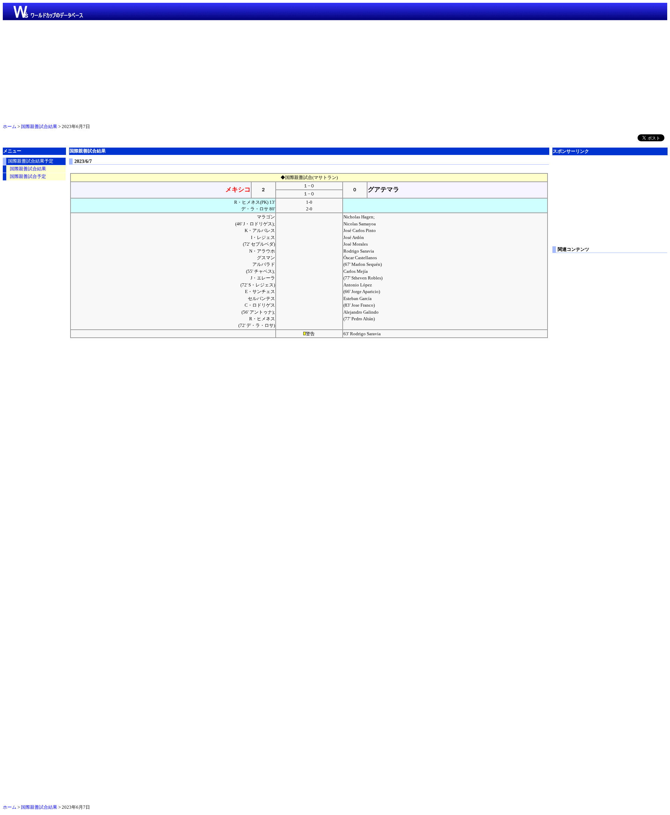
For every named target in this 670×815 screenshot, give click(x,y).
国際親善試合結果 (39, 126)
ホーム (9, 126)
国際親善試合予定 (28, 176)
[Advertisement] (335, 70)
